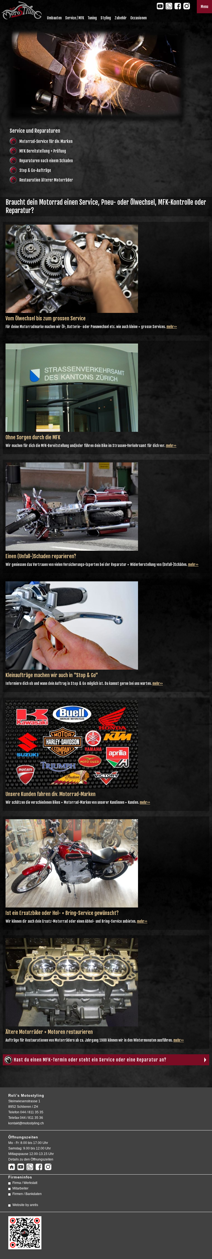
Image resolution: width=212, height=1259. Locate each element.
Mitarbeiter (20, 1188)
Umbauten (54, 18)
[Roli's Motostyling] (24, 1247)
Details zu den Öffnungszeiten (30, 1159)
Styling (105, 18)
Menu (204, 6)
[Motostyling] (21, 17)
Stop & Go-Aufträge (35, 170)
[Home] (11, 1167)
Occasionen (138, 18)
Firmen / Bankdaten (27, 1194)
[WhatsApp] (169, 6)
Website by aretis (25, 1205)
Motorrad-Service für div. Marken (46, 141)
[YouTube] (160, 6)
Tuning (92, 18)
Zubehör (121, 18)
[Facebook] (177, 6)
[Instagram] (186, 6)
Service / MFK (74, 18)
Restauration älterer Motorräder (46, 180)
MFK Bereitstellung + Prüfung (42, 151)
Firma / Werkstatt (24, 1183)
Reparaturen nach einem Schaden (46, 160)
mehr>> (171, 326)
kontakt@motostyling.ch (26, 1123)
